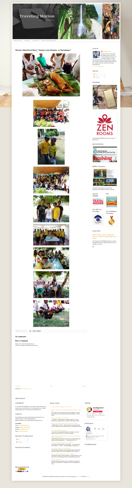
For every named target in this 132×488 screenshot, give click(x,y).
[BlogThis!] (35, 331)
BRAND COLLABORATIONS (49, 40)
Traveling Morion (107, 51)
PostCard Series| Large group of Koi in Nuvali (61, 406)
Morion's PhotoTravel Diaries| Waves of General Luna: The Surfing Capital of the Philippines (65, 436)
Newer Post (18, 386)
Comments (97, 77)
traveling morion (24, 429)
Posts (96, 74)
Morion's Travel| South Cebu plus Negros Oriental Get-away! (64, 423)
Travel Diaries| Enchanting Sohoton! (59, 430)
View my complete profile (98, 66)
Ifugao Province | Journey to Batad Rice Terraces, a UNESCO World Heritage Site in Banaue (104, 236)
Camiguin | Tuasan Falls (56, 459)
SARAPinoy (27, 40)
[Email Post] (30, 331)
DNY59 (78, 476)
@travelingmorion (24, 425)
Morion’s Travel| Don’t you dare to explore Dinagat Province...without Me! (66, 410)
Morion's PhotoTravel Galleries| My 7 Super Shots (62, 443)
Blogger (88, 476)
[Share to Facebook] (38, 331)
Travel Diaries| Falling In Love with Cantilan (60, 448)
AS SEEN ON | (35, 40)
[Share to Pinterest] (40, 331)
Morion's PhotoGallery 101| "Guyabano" (60, 418)
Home (51, 386)
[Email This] (33, 331)
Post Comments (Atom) (26, 388)
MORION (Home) (18, 40)
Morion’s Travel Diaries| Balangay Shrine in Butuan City (63, 454)
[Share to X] (36, 331)
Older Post (84, 386)
